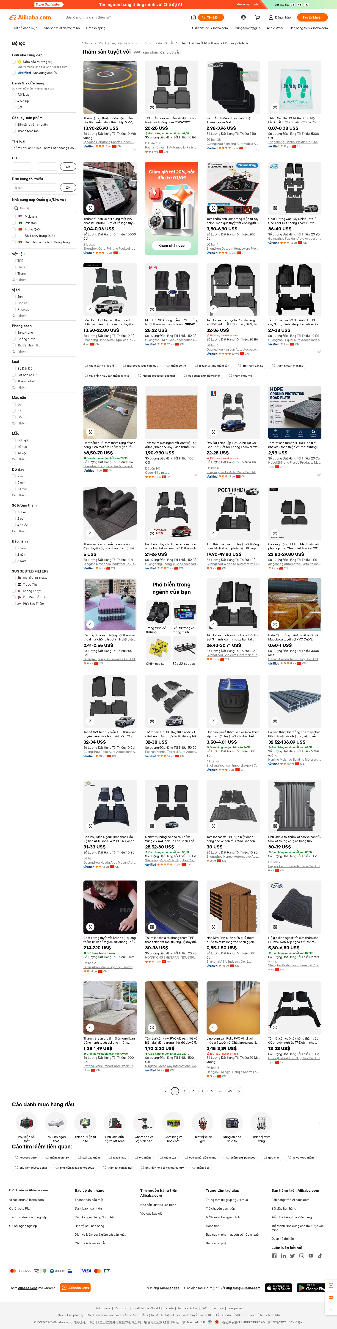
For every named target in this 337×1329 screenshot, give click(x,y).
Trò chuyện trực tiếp (220, 1208)
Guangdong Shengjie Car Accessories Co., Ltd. (172, 564)
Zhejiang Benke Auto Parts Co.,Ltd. (231, 472)
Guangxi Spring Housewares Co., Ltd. (109, 659)
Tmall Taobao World (146, 1308)
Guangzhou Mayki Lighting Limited (108, 967)
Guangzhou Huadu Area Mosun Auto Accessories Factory (110, 862)
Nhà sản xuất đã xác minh (158, 1205)
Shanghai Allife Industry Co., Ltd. (229, 961)
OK (68, 167)
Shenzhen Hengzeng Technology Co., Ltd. (110, 466)
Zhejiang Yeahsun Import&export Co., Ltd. (233, 765)
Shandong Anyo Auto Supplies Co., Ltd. (172, 860)
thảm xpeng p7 (59, 1157)
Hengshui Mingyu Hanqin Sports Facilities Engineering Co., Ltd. (233, 1072)
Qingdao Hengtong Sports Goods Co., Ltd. (110, 142)
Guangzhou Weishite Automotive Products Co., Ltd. (233, 564)
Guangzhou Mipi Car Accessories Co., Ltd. (172, 340)
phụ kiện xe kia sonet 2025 (77, 1167)
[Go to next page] (239, 1091)
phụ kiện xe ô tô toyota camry (164, 1167)
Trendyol (217, 1308)
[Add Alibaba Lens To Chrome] (75, 1287)
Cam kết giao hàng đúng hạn (95, 1217)
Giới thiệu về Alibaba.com (28, 1190)
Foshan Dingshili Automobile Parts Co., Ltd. (172, 147)
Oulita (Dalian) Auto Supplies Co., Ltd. (294, 1058)
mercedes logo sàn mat (142, 365)
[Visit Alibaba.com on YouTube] (311, 1256)
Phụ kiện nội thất (161, 43)
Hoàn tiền (213, 1226)
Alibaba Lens (27, 1288)
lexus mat (119, 1157)
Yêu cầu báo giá (151, 1213)
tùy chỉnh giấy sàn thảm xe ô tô (109, 375)
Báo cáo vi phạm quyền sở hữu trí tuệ (232, 1234)
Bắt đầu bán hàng (283, 1208)
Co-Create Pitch (21, 1208)
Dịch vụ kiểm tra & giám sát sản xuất (100, 1234)
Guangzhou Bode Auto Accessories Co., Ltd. (110, 752)
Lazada (169, 1308)
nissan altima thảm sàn (214, 365)
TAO (204, 1308)
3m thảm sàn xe (253, 365)
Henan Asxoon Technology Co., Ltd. (293, 659)
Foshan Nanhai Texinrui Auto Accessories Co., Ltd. (172, 752)
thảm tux (170, 1157)
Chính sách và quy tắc (90, 1243)
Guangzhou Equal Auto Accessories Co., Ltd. (295, 340)
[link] (331, 1285)
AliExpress (103, 1308)
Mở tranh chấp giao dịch (223, 1217)
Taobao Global (187, 1308)
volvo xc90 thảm (303, 1157)
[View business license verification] (210, 1322)
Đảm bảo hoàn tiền (88, 1208)
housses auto (28, 1157)
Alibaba (87, 43)
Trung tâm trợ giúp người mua (227, 1200)
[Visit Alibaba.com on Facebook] (274, 1256)
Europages (235, 1308)
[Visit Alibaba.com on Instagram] (301, 1256)
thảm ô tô (203, 1167)
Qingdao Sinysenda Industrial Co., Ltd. (110, 564)
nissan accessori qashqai (159, 375)
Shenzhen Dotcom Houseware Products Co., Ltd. (233, 248)
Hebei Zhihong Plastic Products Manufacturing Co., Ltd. (295, 462)
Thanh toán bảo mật (89, 1200)
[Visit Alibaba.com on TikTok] (320, 1256)
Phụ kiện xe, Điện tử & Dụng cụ (121, 43)
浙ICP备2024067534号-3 (286, 1322)
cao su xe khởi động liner (204, 375)
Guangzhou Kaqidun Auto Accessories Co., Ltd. (295, 238)
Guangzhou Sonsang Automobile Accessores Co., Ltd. (233, 144)
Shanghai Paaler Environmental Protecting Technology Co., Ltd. (295, 965)
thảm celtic (178, 365)
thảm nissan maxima (289, 365)
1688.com (121, 1308)
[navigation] (44, 567)
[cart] (258, 18)
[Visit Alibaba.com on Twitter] (292, 1256)
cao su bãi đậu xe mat (203, 1157)
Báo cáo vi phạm (217, 1243)
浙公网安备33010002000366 (243, 1322)
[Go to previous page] (166, 1091)
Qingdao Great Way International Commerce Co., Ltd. (172, 1066)
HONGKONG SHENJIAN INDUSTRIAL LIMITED (172, 957)
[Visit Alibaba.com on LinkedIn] (283, 1256)
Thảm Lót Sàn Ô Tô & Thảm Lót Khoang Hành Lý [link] (214, 43)
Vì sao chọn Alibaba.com (26, 1200)
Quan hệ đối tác (282, 1238)
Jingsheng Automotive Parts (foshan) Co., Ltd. (295, 564)
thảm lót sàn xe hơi (120, 1167)
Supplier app (170, 1288)
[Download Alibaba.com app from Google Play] (312, 1287)
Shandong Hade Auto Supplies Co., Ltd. (110, 340)
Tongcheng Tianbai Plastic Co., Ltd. (293, 142)
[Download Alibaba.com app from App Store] (278, 1287)
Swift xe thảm (91, 1157)
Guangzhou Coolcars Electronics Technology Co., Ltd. (233, 655)
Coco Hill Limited (157, 472)
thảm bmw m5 (242, 375)
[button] (193, 17)
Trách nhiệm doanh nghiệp (28, 1217)
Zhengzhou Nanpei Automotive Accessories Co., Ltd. (233, 856)
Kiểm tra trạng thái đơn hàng (291, 1217)
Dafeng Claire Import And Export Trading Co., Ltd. (110, 1066)
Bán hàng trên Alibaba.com (290, 1200)
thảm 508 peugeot (243, 1157)
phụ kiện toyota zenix (33, 1167)
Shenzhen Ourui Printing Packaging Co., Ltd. (110, 248)
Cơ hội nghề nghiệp (23, 1226)
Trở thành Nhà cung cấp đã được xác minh (297, 1228)
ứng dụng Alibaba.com (243, 1288)
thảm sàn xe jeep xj (101, 365)
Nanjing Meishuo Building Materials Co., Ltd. (295, 759)
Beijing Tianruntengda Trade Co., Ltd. (294, 866)
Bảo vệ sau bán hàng (89, 1226)
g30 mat (273, 1157)
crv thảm (145, 1157)
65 (230, 1091)
